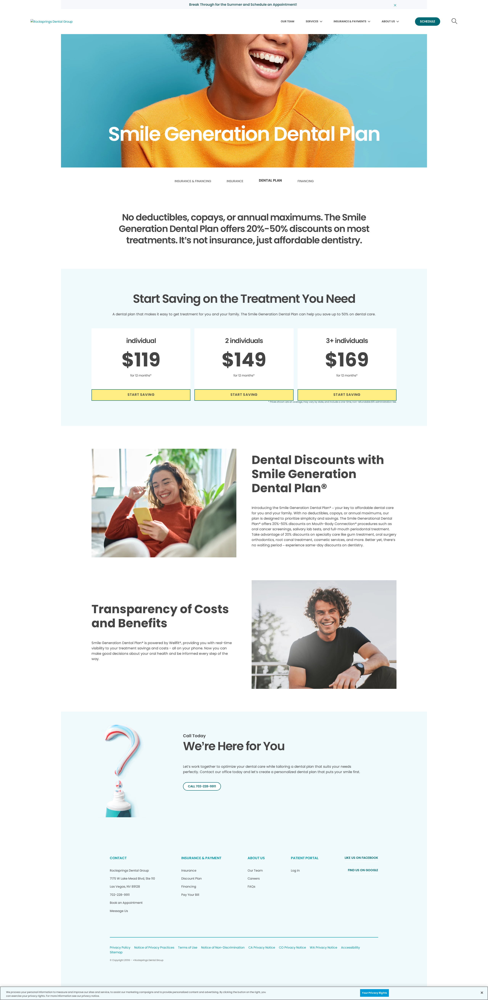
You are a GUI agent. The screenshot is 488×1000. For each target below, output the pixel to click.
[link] (193, 181)
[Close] (482, 992)
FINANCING (306, 181)
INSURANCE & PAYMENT (201, 858)
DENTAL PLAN (270, 180)
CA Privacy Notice (261, 948)
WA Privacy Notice (323, 948)
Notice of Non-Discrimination (223, 948)
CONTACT (118, 858)
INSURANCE (235, 181)
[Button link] (455, 21)
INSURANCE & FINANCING (193, 181)
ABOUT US (388, 21)
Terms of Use (187, 948)
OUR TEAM (287, 21)
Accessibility (350, 948)
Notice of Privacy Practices (154, 948)
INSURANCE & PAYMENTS (350, 21)
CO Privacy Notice (292, 948)
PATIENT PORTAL (304, 858)
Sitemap (116, 952)
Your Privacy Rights (374, 993)
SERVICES (312, 21)
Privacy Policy (120, 948)
